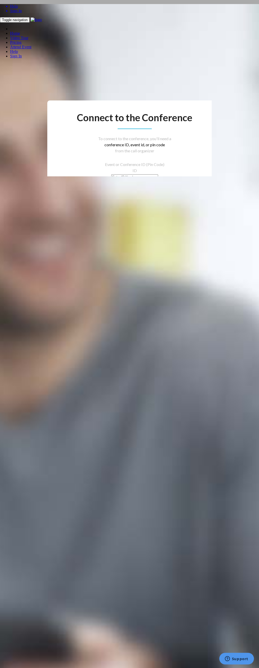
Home (15, 33)
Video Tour (19, 38)
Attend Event (20, 47)
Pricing (15, 42)
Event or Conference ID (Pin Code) (134, 164)
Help (14, 51)
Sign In (16, 56)
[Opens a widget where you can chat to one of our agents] (236, 659)
